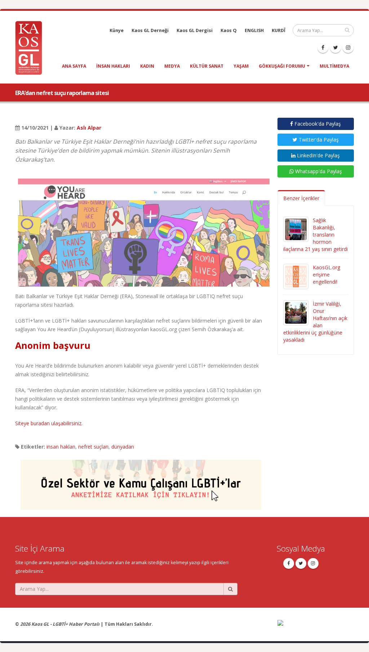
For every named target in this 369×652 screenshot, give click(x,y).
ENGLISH (254, 30)
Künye (117, 30)
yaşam (241, 66)
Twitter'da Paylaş (318, 139)
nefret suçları (93, 446)
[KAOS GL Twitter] (335, 47)
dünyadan (122, 446)
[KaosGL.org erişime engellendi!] (296, 276)
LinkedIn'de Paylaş (317, 155)
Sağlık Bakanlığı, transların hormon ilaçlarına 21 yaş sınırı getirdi (315, 234)
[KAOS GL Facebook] (322, 47)
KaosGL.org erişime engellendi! (326, 274)
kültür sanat (206, 66)
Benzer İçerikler (301, 198)
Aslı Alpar (89, 127)
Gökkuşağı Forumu (282, 66)
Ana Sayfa (74, 66)
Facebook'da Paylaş (317, 123)
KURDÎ (278, 30)
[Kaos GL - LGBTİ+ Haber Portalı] (31, 47)
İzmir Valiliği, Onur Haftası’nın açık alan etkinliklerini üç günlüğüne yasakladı (315, 321)
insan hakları (113, 66)
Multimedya (334, 66)
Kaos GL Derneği (150, 30)
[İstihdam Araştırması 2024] (141, 481)
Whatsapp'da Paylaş (318, 171)
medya (172, 66)
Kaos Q (229, 30)
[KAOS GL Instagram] (348, 47)
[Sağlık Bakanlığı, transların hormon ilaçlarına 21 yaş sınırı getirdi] (296, 228)
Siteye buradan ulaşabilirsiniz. (49, 423)
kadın (147, 66)
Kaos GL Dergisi (195, 30)
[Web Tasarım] (315, 627)
